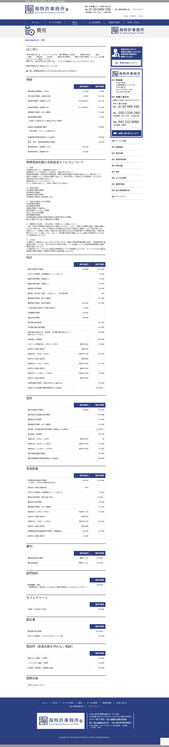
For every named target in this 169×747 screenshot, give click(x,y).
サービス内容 (68, 703)
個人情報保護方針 (77, 706)
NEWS (55, 703)
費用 (80, 703)
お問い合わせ (121, 703)
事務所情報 (107, 703)
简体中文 (133, 16)
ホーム (44, 703)
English (126, 16)
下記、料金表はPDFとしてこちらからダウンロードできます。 (53, 71)
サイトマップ (94, 706)
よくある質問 (92, 703)
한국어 (140, 16)
